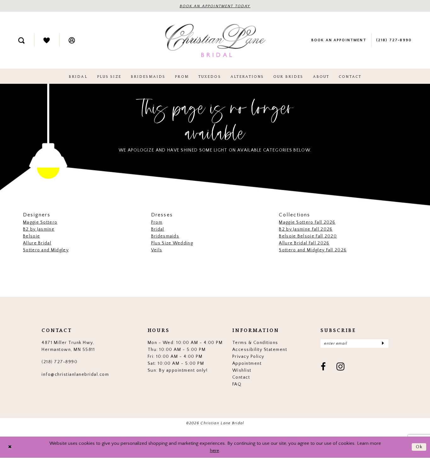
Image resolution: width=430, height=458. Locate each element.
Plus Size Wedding (172, 243)
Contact (241, 377)
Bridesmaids (165, 236)
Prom (156, 222)
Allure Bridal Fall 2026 (304, 243)
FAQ (237, 384)
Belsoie (31, 236)
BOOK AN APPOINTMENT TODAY (215, 6)
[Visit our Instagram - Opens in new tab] (340, 367)
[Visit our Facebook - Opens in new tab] (323, 367)
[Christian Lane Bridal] (215, 40)
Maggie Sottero (40, 222)
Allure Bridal (37, 243)
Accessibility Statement (259, 349)
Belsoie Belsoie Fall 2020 (308, 236)
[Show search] (21, 40)
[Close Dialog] (10, 447)
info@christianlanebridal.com (75, 374)
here (214, 450)
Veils (156, 250)
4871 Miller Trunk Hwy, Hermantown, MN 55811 (68, 346)
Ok (419, 446)
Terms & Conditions (255, 342)
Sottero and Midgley (46, 250)
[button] (71, 40)
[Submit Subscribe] (382, 343)
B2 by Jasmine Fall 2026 (305, 229)
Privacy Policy (248, 356)
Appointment (247, 363)
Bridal (157, 229)
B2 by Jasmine (38, 229)
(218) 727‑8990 (59, 361)
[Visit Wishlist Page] (46, 40)
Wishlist (242, 370)
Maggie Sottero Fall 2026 (307, 222)
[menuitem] (21, 40)
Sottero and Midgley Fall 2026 (313, 250)
